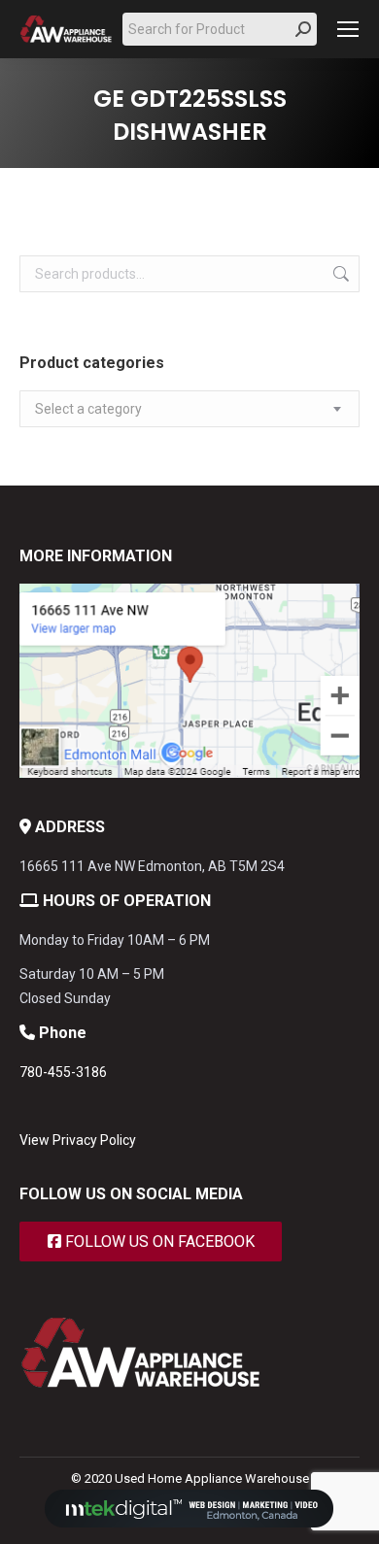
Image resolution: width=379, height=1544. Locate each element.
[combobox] (189, 408)
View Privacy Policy (77, 1140)
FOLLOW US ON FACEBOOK (158, 1241)
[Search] (303, 29)
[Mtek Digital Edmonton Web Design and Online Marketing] (189, 1523)
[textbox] (88, 409)
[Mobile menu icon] (348, 29)
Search (339, 273)
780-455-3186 (63, 1072)
